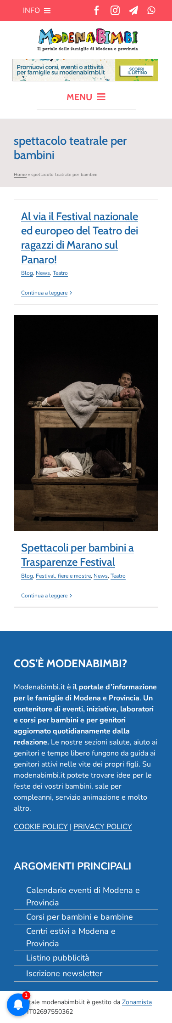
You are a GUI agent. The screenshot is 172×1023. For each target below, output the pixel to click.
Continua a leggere (44, 292)
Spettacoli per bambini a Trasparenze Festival (86, 405)
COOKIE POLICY (41, 827)
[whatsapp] (151, 10)
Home (20, 174)
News (43, 273)
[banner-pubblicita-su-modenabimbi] (85, 63)
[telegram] (133, 10)
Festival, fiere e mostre (76, 445)
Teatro (60, 273)
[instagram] (115, 10)
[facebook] (96, 10)
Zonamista (137, 1002)
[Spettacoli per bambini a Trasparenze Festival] (86, 423)
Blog (27, 273)
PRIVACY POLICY (102, 827)
